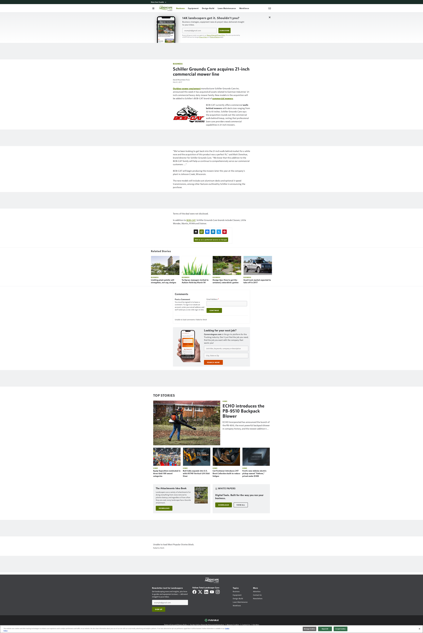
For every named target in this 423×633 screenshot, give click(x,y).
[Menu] (153, 8)
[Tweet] (219, 232)
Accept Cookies (340, 629)
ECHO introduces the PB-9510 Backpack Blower (243, 411)
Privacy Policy (203, 37)
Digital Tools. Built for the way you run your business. (239, 497)
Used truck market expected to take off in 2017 (257, 281)
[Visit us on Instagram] (218, 591)
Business (178, 63)
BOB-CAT (191, 220)
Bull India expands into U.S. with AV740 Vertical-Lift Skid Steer (196, 473)
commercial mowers (222, 98)
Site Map (255, 625)
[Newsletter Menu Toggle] (269, 8)
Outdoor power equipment (187, 88)
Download (164, 508)
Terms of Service (215, 37)
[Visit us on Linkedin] (206, 591)
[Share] (207, 232)
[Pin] (224, 232)
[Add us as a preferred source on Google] (201, 232)
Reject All (325, 629)
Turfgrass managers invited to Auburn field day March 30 (195, 281)
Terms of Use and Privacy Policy (216, 35)
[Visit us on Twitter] (200, 591)
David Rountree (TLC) (181, 79)
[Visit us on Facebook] (194, 591)
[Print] (196, 232)
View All (241, 505)
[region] (211, 629)
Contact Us (246, 625)
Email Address (213, 299)
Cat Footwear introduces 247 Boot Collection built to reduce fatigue (226, 473)
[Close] (419, 628)
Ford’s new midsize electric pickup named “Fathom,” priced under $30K (254, 473)
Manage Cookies (233, 625)
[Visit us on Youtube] (212, 591)
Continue (214, 310)
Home (225, 401)
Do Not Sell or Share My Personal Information (207, 625)
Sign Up (158, 609)
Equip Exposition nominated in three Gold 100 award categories (166, 473)
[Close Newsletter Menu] (269, 17)
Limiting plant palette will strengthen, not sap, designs (163, 281)
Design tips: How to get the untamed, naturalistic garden (225, 281)
